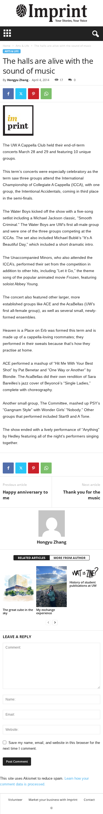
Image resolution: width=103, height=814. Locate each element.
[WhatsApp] (46, 93)
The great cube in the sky (18, 611)
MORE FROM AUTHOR (69, 558)
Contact (89, 800)
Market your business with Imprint (53, 800)
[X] (20, 93)
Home (6, 46)
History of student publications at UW (82, 584)
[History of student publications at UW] (84, 573)
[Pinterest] (33, 93)
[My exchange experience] (51, 586)
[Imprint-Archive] (51, 13)
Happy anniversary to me (25, 494)
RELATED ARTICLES (31, 558)
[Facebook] (8, 93)
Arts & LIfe (22, 46)
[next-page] (55, 622)
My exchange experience (45, 611)
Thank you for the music (81, 494)
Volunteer (15, 800)
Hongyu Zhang (17, 80)
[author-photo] (51, 523)
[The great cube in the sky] (18, 586)
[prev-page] (48, 622)
